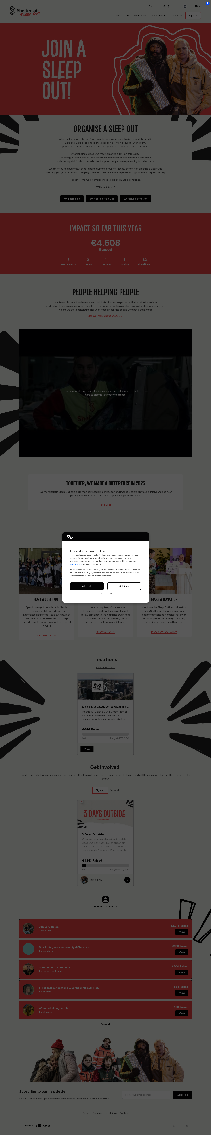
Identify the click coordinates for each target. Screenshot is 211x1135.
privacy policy (76, 564)
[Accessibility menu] (207, 3)
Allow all (86, 586)
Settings (124, 586)
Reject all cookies (105, 594)
